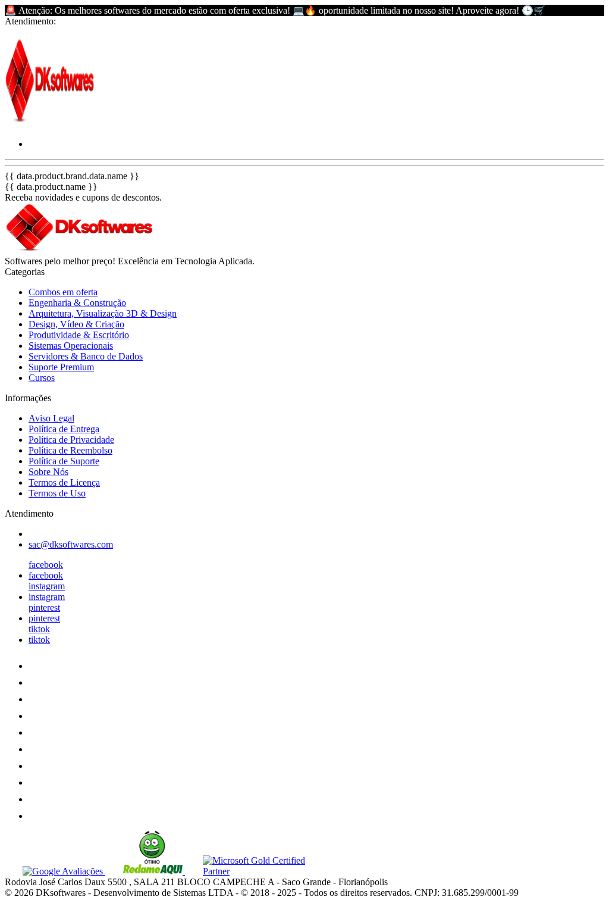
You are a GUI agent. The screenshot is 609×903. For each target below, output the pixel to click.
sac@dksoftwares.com (71, 544)
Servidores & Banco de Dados (86, 356)
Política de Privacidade (71, 440)
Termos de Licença (64, 482)
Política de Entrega (64, 429)
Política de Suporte (64, 461)
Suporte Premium (61, 367)
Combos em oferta (63, 292)
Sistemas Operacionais (71, 345)
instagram (47, 586)
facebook (46, 565)
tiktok (39, 629)
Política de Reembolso (70, 450)
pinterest (44, 607)
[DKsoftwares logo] (49, 123)
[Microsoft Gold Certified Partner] (253, 871)
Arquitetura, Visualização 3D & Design (103, 313)
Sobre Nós (48, 472)
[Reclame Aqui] (145, 871)
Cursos (42, 378)
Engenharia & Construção (77, 303)
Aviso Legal (51, 418)
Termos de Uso (57, 493)
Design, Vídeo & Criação (76, 324)
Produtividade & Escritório (79, 335)
